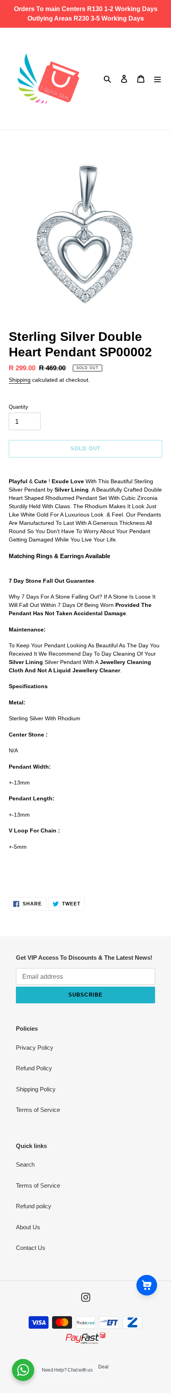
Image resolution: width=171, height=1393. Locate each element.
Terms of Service (38, 1109)
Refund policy (33, 1206)
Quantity (18, 407)
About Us (28, 1227)
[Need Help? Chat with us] (23, 1370)
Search (25, 1164)
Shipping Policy (36, 1089)
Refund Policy (34, 1068)
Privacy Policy (34, 1047)
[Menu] (157, 78)
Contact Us (30, 1247)
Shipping (20, 380)
